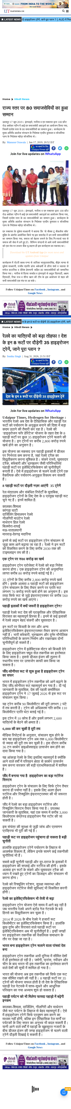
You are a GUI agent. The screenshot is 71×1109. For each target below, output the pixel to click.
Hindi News (21, 99)
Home (6, 99)
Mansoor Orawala (16, 142)
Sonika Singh (14, 356)
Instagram (53, 289)
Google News (35, 293)
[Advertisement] (35, 59)
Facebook (40, 289)
